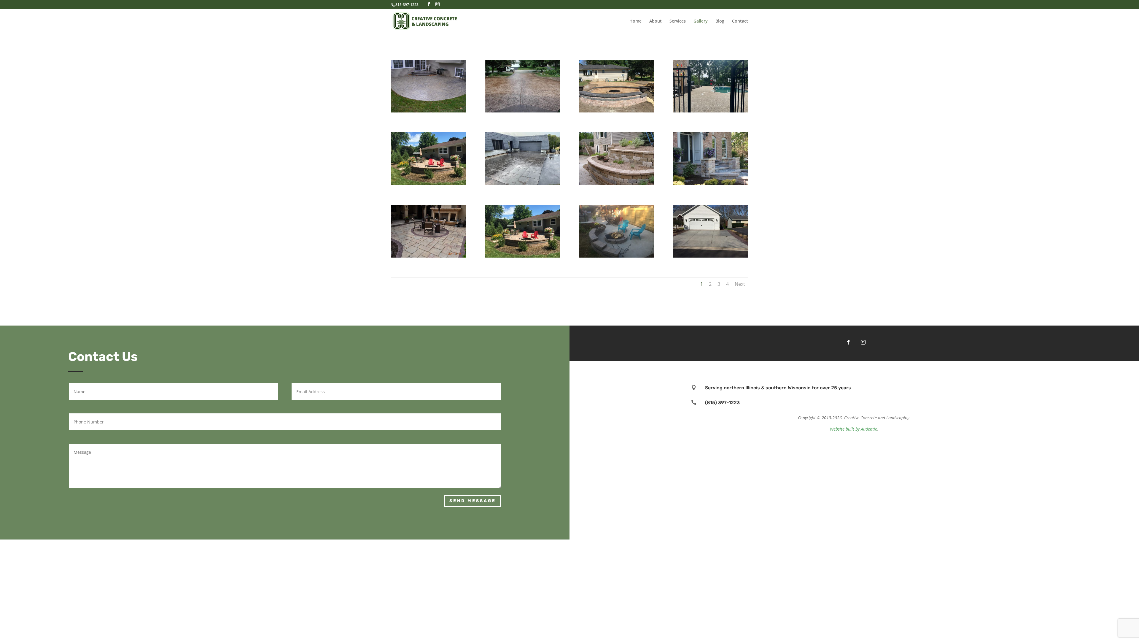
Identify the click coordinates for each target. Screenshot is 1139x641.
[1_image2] (616, 111)
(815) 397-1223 (722, 402)
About (655, 21)
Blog (719, 21)
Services (677, 21)
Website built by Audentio (853, 429)
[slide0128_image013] (428, 256)
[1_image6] (710, 256)
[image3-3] (428, 183)
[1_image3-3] (522, 256)
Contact (740, 21)
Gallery (700, 21)
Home (635, 21)
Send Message (472, 500)
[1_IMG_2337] (710, 111)
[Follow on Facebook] (848, 342)
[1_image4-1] (616, 256)
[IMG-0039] (522, 183)
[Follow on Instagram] (863, 342)
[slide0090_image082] (522, 111)
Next (740, 284)
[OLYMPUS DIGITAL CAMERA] (428, 111)
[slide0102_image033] (710, 183)
